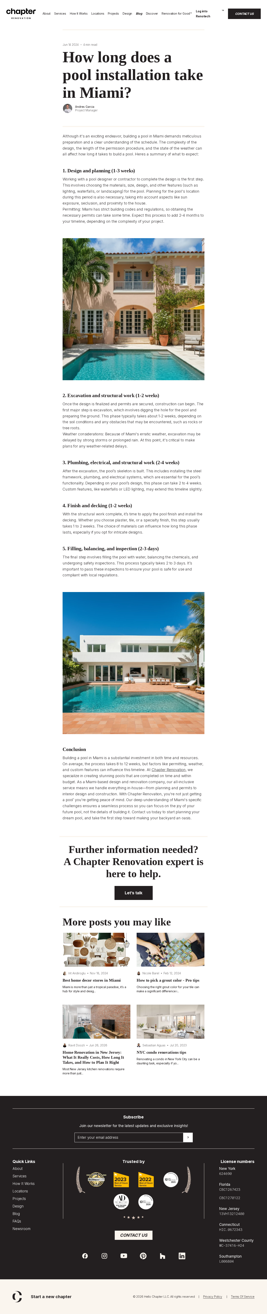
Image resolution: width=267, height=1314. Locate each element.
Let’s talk (133, 893)
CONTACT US (244, 13)
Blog (139, 13)
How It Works (79, 13)
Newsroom (21, 1229)
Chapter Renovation (169, 770)
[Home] (21, 18)
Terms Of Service (242, 1296)
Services (60, 13)
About (46, 13)
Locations (97, 13)
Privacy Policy (212, 1296)
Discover (152, 13)
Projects (113, 13)
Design (127, 13)
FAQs (17, 1221)
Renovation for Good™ (177, 13)
